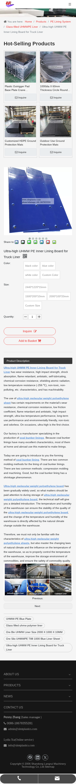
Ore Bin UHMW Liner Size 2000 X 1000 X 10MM (34, 632)
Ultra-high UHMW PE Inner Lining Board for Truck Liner (35, 647)
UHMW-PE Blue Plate (18, 618)
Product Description (18, 360)
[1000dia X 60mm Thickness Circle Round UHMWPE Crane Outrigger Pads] (55, 66)
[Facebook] (30, 757)
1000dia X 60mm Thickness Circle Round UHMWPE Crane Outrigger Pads (54, 88)
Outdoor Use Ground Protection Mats (52, 142)
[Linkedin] (38, 757)
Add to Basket (28, 340)
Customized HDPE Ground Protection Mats (20, 142)
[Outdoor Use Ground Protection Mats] (55, 121)
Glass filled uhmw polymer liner (24, 625)
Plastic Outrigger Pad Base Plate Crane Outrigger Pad (17, 88)
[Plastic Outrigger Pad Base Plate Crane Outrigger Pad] (20, 66)
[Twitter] (45, 757)
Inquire (22, 97)
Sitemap (49, 766)
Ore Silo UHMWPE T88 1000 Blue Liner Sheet (33, 638)
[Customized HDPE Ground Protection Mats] (20, 121)
